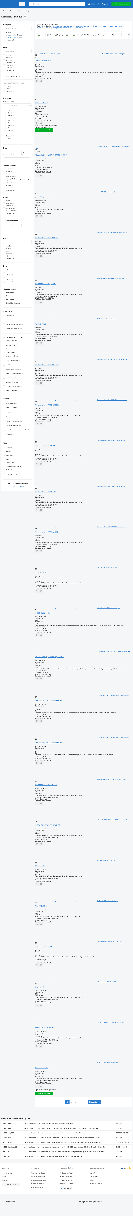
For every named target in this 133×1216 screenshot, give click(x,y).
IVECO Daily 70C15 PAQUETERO (48, 743)
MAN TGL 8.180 (41, 103)
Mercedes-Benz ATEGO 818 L (46, 238)
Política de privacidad (38, 1176)
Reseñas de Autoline (37, 1183)
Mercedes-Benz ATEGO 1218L (47, 365)
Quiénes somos (7, 1173)
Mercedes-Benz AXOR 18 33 (46, 785)
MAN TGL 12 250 (41, 906)
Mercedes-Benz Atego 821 (45, 284)
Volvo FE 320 (40, 197)
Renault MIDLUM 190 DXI (45, 1027)
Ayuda (4, 1176)
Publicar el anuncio (44, 130)
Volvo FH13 (6, 1152)
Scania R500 (7, 1137)
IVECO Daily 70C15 (42, 613)
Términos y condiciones (38, 1173)
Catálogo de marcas (37, 1187)
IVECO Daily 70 (8, 1142)
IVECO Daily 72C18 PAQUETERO (48, 701)
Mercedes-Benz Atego (43, 947)
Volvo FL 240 (40, 866)
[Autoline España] (9, 4)
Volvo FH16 (6, 1156)
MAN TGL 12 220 (41, 1068)
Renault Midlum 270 (42, 61)
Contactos (5, 1180)
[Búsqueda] (31, 4)
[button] (37, 81)
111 (83, 1102)
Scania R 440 (40, 987)
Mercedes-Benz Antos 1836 (46, 492)
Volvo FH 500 (7, 1123)
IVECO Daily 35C (8, 1133)
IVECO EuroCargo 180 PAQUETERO (49, 657)
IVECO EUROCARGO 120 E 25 (47, 825)
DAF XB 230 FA (41, 324)
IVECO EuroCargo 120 (10, 1147)
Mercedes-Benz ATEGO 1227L (47, 532)
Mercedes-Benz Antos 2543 (46, 446)
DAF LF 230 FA (41, 573)
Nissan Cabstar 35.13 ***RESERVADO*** (51, 155)
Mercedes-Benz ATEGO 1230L (47, 405)
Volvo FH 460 (7, 1128)
